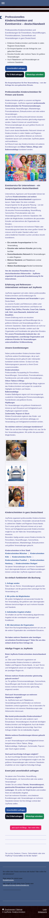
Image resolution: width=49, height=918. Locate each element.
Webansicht (42, 912)
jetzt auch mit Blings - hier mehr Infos (25, 828)
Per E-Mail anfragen (14, 74)
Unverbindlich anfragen (16, 68)
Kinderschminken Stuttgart (26, 563)
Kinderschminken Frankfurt (16, 560)
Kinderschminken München (16, 553)
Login (45, 909)
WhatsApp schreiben (35, 74)
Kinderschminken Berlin (21, 557)
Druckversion (9, 909)
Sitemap (19, 909)
